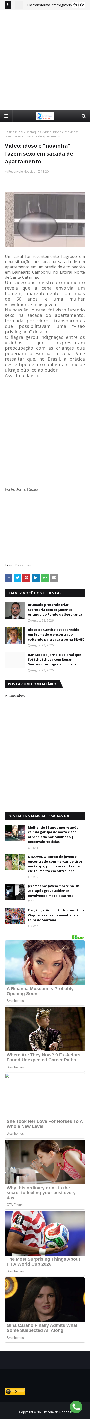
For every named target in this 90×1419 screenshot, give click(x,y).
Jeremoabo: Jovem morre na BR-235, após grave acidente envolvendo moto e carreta (54, 891)
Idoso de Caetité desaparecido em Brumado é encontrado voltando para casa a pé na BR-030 (56, 634)
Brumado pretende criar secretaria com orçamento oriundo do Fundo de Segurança (55, 609)
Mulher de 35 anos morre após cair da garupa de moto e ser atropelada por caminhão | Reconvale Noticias (53, 834)
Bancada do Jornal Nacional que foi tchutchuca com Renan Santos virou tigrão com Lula (54, 659)
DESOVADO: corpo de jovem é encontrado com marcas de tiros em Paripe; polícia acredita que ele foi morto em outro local (55, 863)
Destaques (33, 132)
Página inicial (14, 132)
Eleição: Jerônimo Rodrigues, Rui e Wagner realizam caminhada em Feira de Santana (56, 915)
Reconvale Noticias (21, 171)
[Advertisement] (45, 59)
